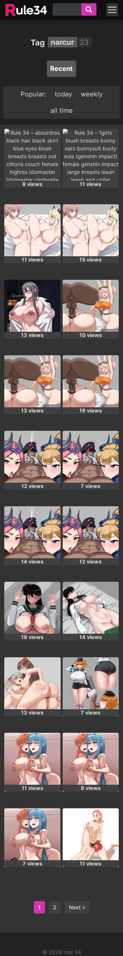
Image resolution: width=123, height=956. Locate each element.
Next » (77, 907)
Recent (61, 69)
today (63, 94)
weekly (92, 94)
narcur (62, 42)
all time (62, 110)
